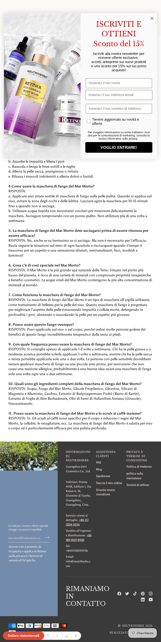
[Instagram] (151, 594)
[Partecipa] (45, 537)
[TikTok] (135, 594)
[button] (79, 457)
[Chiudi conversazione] (152, 18)
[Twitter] (127, 594)
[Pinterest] (143, 594)
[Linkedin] (143, 599)
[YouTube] (151, 599)
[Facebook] (119, 594)
